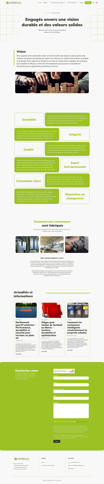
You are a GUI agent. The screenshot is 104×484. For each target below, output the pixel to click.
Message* (56, 402)
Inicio (45, 13)
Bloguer (82, 2)
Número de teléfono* (58, 389)
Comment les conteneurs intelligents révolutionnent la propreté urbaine (77, 327)
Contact (88, 2)
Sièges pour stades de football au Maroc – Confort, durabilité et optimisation (51, 329)
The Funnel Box (57, 480)
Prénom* (55, 375)
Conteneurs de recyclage (57, 2)
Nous (45, 2)
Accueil (39, 2)
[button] (14, 245)
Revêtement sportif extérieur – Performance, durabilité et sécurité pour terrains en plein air (26, 330)
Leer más (18, 354)
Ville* (54, 396)
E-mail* (55, 382)
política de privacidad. (81, 421)
